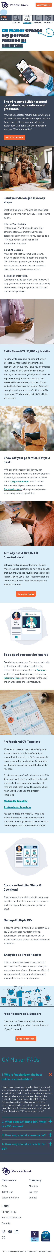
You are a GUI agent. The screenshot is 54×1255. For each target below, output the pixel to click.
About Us (33, 1186)
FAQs (4, 1186)
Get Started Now (14, 137)
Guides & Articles (10, 1197)
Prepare (41, 669)
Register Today (26, 593)
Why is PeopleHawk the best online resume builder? (22, 1077)
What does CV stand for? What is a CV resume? (24, 1124)
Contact (33, 1197)
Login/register (43, 4)
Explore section (20, 481)
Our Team (33, 1191)
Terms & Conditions (11, 1217)
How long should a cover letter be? (24, 1146)
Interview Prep (12, 677)
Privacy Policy (9, 1211)
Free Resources (25, 1038)
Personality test (13, 489)
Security (6, 1223)
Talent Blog (7, 1191)
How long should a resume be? (24, 1135)
